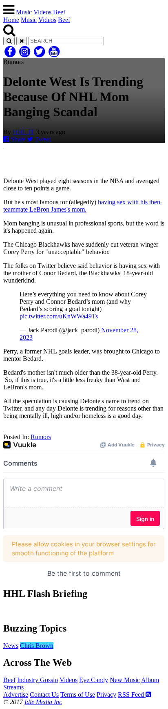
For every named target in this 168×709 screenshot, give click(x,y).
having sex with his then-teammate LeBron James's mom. (82, 206)
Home (11, 19)
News (10, 645)
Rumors (41, 436)
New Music (125, 679)
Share (17, 139)
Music (24, 12)
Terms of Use (77, 694)
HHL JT (23, 131)
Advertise (15, 694)
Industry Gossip (37, 679)
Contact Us (44, 694)
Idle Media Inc (43, 701)
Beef (59, 12)
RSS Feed (132, 694)
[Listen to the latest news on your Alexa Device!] (84, 610)
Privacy (106, 694)
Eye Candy (93, 679)
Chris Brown (36, 645)
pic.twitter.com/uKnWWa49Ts (59, 316)
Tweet (42, 139)
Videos (42, 12)
